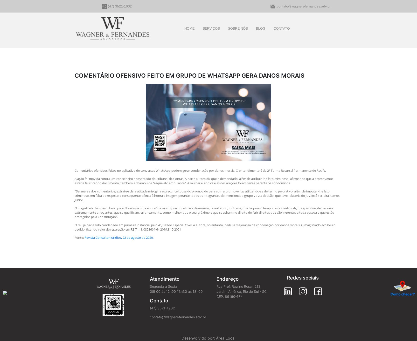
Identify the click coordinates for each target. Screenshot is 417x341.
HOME (189, 28)
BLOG (260, 28)
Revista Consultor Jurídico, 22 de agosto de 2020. (118, 237)
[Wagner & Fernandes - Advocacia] (112, 27)
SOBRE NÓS (238, 28)
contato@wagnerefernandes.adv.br (304, 6)
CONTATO (282, 28)
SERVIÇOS (211, 28)
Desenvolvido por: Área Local (208, 338)
